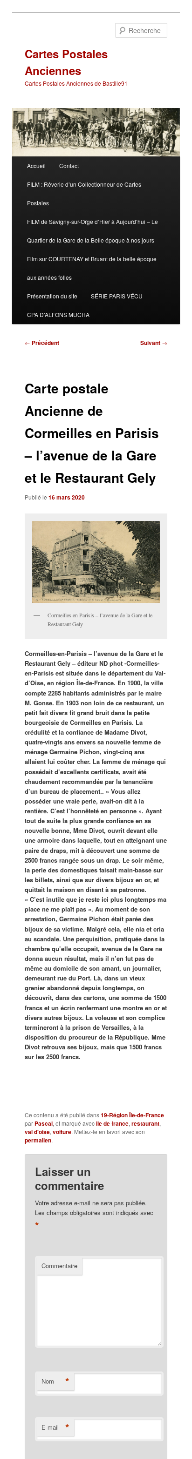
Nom (55, 1381)
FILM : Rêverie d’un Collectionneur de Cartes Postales (84, 193)
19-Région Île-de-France (132, 1115)
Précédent (42, 342)
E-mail (55, 1427)
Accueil (36, 165)
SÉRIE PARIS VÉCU (117, 296)
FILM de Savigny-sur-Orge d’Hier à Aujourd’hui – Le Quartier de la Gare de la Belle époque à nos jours (92, 230)
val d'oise (37, 1132)
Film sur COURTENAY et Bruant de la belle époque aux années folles (92, 268)
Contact (69, 165)
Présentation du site (52, 296)
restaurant (145, 1123)
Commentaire (59, 1265)
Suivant (153, 342)
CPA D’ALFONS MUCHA (58, 314)
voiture (62, 1132)
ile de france (112, 1123)
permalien (38, 1140)
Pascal (43, 1123)
